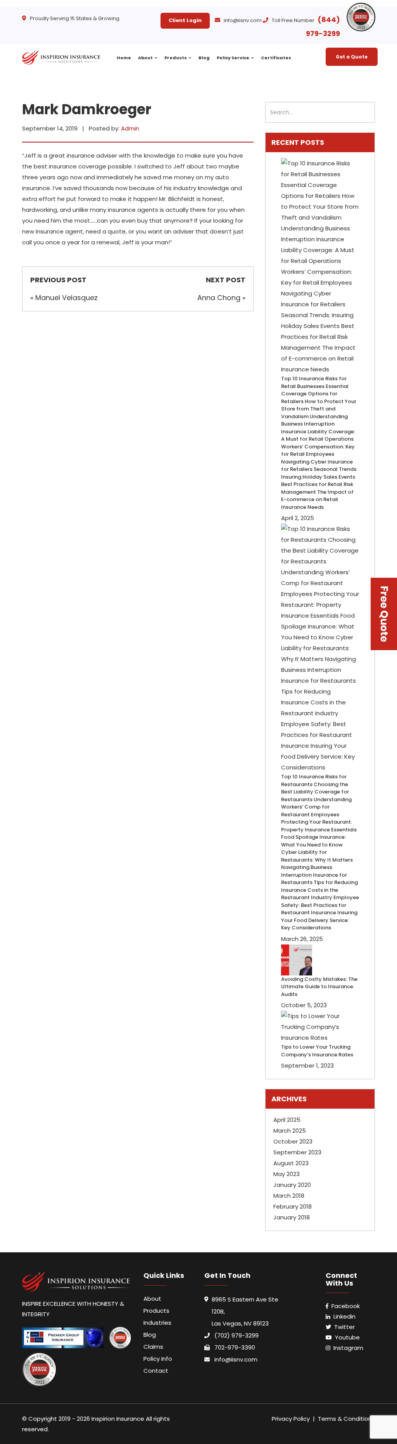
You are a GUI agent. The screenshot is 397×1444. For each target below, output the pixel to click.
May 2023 (286, 1174)
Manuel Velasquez (66, 297)
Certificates (276, 58)
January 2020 (292, 1185)
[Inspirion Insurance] (62, 53)
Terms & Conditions (346, 1419)
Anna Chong (218, 297)
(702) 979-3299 (236, 1335)
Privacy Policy (291, 1419)
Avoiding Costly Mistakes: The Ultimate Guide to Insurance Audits (319, 986)
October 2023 (292, 1141)
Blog (204, 58)
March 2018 (288, 1196)
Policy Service (233, 58)
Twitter (344, 1327)
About (146, 58)
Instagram (348, 1348)
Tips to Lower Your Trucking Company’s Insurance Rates (317, 1050)
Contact (155, 1371)
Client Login (185, 20)
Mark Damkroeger (86, 109)
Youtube (347, 1337)
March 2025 (289, 1130)
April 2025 (286, 1120)
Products (176, 58)
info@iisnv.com (243, 20)
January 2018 (291, 1217)
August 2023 (291, 1163)
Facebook (345, 1306)
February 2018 (292, 1206)
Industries (157, 1323)
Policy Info (157, 1359)
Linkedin (344, 1316)
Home (124, 58)
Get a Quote (352, 56)
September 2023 (297, 1152)
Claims (153, 1347)
